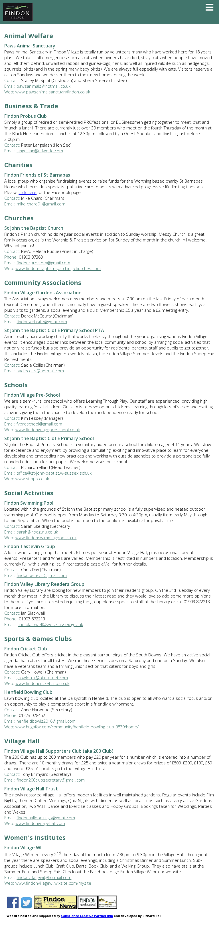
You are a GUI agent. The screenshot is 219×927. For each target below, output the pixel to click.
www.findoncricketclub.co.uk (42, 683)
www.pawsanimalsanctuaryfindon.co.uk (52, 92)
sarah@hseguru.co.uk (37, 532)
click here (27, 192)
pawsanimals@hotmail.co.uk (43, 86)
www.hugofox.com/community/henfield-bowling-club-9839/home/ (77, 727)
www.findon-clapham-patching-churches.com (58, 268)
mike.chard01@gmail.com (41, 204)
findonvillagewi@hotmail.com (44, 877)
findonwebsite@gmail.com (42, 321)
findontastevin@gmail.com (42, 575)
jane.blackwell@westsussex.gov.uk (50, 624)
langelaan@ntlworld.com (40, 150)
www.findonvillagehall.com (40, 823)
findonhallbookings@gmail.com (46, 817)
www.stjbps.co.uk (32, 479)
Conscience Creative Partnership (87, 916)
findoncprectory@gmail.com (43, 262)
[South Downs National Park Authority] (107, 908)
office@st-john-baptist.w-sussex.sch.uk (54, 473)
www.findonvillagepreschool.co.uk (47, 429)
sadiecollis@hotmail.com (40, 370)
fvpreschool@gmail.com (39, 424)
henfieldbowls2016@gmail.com (46, 721)
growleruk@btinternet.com (42, 677)
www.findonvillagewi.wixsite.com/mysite (53, 883)
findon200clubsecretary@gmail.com (51, 780)
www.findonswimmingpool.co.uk (45, 537)
